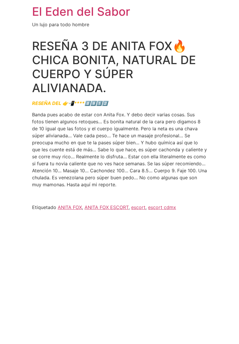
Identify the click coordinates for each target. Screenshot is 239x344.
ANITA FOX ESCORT (107, 207)
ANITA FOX (70, 207)
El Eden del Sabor (81, 11)
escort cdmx (162, 207)
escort (138, 207)
